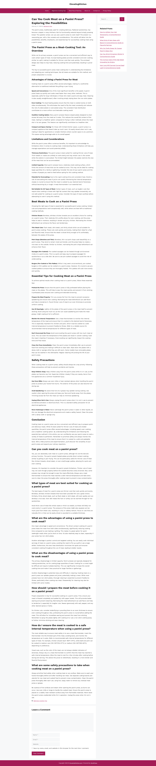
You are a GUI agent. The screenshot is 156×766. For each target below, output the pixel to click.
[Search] (122, 19)
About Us (87, 10)
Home (47, 10)
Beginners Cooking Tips (59, 10)
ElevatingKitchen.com (75, 763)
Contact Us (96, 10)
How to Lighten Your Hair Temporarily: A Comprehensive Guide (110, 34)
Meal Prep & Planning (75, 10)
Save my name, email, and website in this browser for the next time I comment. (61, 748)
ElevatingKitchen (78, 4)
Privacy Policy (107, 10)
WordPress (94, 763)
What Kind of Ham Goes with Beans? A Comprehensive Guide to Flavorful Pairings (111, 42)
